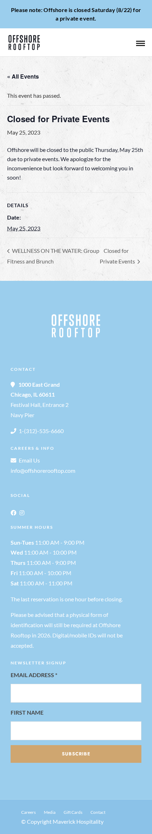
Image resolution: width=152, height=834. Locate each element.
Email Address (34, 674)
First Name (27, 712)
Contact (97, 812)
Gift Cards (73, 812)
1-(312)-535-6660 (41, 430)
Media (49, 812)
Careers (28, 812)
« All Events (23, 76)
